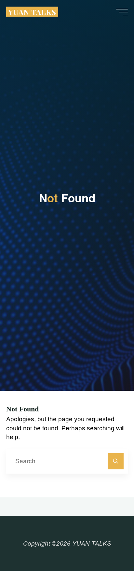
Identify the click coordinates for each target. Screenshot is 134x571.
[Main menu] (122, 12)
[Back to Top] (108, 545)
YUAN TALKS (32, 12)
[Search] (116, 461)
